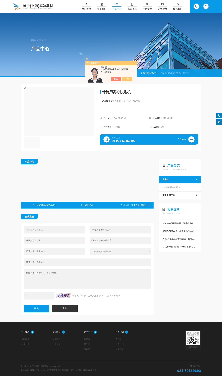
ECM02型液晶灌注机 (46, 205)
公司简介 (25, 339)
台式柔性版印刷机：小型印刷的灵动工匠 (180, 247)
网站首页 (86, 9)
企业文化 (25, 344)
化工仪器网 (34, 366)
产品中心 (117, 9)
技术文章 (147, 9)
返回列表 (89, 205)
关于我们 (101, 9)
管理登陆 (44, 366)
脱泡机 (166, 179)
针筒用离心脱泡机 (149, 73)
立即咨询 (182, 139)
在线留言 (162, 9)
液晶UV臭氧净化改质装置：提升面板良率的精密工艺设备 (180, 239)
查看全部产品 (169, 195)
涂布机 (87, 344)
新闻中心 (57, 332)
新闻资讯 (132, 9)
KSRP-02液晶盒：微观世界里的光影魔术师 (180, 231)
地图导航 (119, 349)
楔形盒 (87, 339)
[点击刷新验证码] (63, 295)
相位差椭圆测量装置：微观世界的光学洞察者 (180, 223)
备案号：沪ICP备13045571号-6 (83, 370)
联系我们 (177, 9)
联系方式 (119, 344)
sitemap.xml (55, 366)
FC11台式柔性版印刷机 (135, 205)
